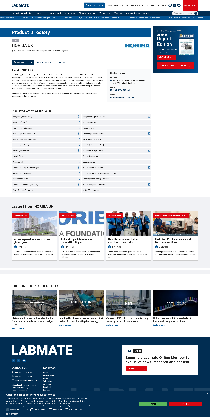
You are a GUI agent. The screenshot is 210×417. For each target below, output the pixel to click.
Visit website (46, 62)
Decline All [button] (185, 404)
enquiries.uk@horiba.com (123, 97)
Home (45, 372)
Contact (145, 5)
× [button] (207, 394)
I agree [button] (153, 404)
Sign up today (134, 369)
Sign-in (153, 5)
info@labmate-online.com (26, 380)
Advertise (47, 384)
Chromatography (87, 13)
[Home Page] (20, 5)
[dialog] (105, 404)
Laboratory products (21, 13)
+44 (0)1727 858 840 (24, 372)
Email (64, 62)
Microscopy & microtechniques (60, 13)
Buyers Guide (48, 375)
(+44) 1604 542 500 (121, 90)
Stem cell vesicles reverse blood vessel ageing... (169, 18)
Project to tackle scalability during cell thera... (22, 18)
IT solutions (104, 13)
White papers (135, 5)
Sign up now (190, 5)
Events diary (48, 387)
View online (165, 57)
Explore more (18, 328)
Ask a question (24, 62)
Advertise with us (121, 5)
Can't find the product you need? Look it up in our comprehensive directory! (75, 18)
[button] (49, 414)
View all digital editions (174, 66)
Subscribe (162, 5)
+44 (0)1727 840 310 (24, 376)
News (38, 13)
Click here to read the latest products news (127, 18)
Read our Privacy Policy (84, 406)
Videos (109, 5)
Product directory (95, 5)
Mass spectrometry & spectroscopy (131, 13)
